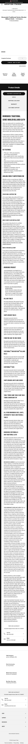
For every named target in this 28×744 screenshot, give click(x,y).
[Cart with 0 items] (26, 4)
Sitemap (22, 743)
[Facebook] (11, 730)
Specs (14, 97)
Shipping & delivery (14, 100)
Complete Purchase (6, 58)
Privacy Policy (16, 743)
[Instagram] (9, 730)
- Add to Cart (14, 62)
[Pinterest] (14, 730)
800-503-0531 (15, 1)
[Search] (24, 4)
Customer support (14, 107)
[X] (16, 730)
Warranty (14, 104)
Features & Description (14, 93)
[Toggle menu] (2, 4)
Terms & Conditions (8, 743)
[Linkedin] (19, 730)
